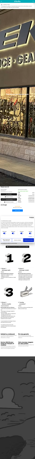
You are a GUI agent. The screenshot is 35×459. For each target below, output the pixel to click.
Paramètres (30, 236)
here (18, 7)
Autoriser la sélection (17, 240)
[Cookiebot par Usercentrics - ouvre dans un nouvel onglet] (30, 217)
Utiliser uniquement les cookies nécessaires (6, 240)
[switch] (13, 233)
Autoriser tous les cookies (28, 240)
